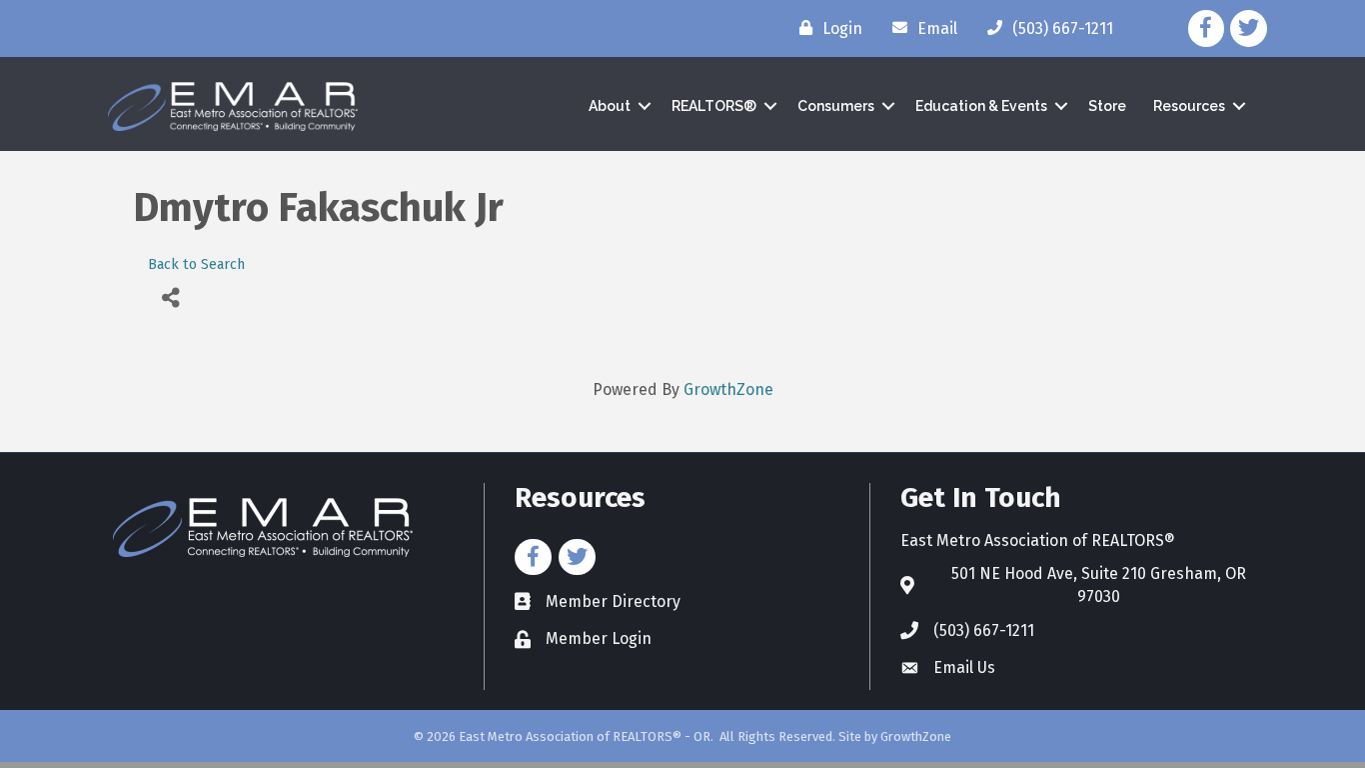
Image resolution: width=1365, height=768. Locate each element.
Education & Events (981, 106)
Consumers (835, 106)
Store (1107, 106)
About (610, 106)
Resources (1189, 106)
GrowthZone (728, 389)
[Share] (170, 298)
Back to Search (196, 264)
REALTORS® (714, 106)
